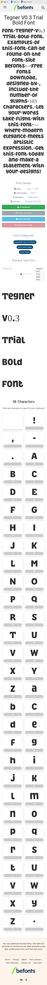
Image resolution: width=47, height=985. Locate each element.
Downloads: (21, 193)
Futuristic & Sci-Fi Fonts (25, 242)
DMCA (24, 959)
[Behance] (21, 980)
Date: (18, 189)
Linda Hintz (33, 197)
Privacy (16, 959)
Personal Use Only (33, 201)
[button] (43, 8)
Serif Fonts (25, 252)
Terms (7, 959)
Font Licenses (35, 959)
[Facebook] (26, 980)
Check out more (25, 213)
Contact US (26, 963)
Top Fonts (37, 963)
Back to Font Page (24, 225)
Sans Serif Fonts (25, 247)
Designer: (19, 197)
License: (16, 201)
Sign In (4, 2)
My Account (28, 2)
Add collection (24, 219)
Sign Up (15, 2)
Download (25, 207)
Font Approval (12, 963)
